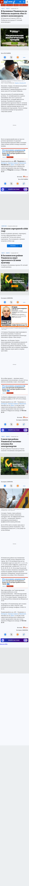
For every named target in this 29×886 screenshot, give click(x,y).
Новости (3, 5)
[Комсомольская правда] (8, 2)
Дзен (12, 164)
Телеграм (4, 163)
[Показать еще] (24, 57)
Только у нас (10, 5)
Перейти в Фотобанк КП (20, 83)
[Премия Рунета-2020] (14, 1)
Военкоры (16, 5)
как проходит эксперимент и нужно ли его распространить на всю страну (14, 152)
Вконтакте (22, 163)
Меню (2, 2)
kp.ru (26, 176)
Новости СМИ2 (4, 642)
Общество (8, 8)
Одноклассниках (12, 163)
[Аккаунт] (27, 2)
